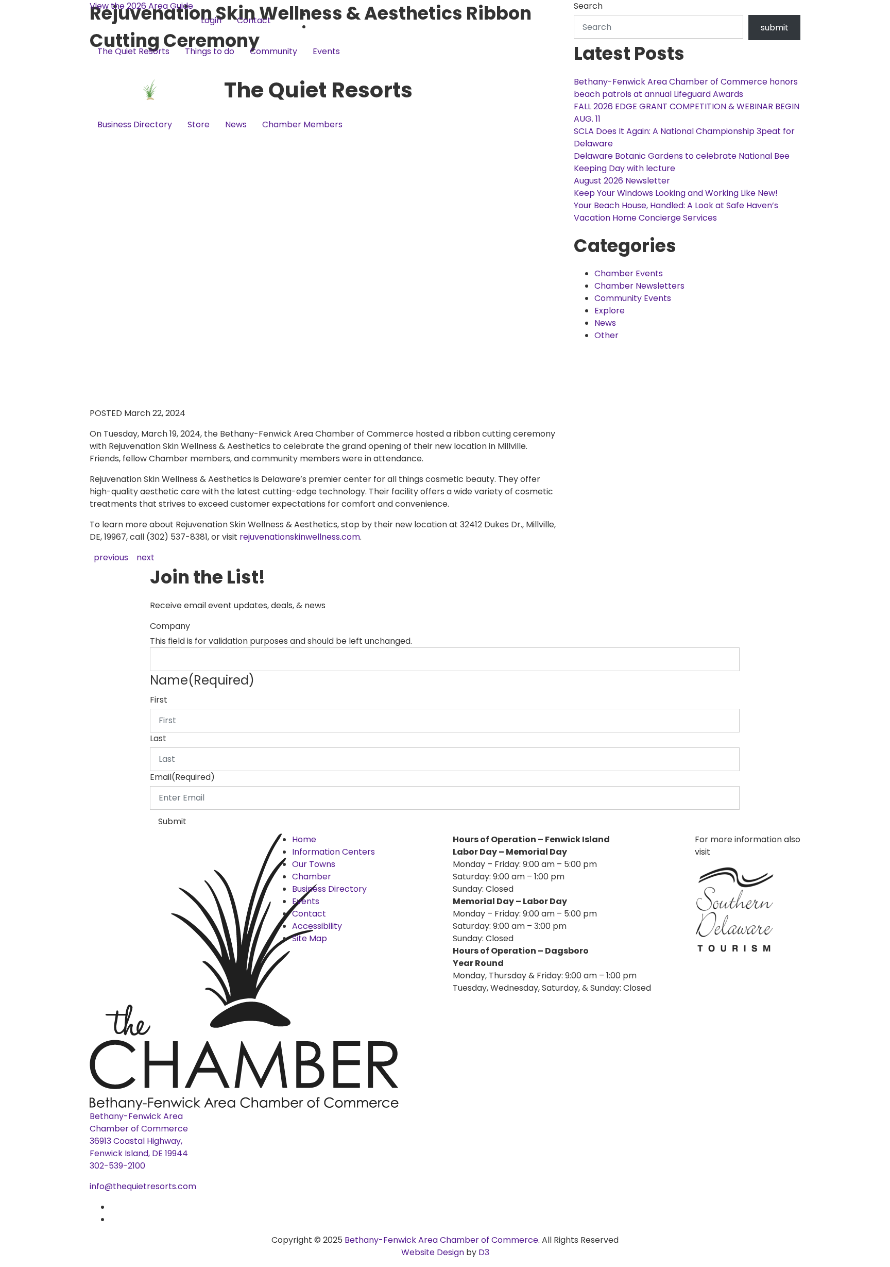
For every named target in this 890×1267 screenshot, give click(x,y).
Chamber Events (628, 273)
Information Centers (333, 852)
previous (111, 557)
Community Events (632, 298)
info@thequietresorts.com (143, 1186)
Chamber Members (302, 124)
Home (304, 839)
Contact (254, 20)
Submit (172, 821)
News (236, 124)
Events (326, 51)
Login (211, 20)
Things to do (209, 51)
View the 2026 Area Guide (141, 6)
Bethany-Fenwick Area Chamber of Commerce (441, 1240)
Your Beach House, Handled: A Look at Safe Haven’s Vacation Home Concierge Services (676, 211)
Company (170, 626)
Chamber (311, 876)
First (158, 700)
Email (182, 777)
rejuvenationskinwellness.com (299, 537)
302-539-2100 (117, 1166)
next (145, 557)
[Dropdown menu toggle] (98, 68)
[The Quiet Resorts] (157, 90)
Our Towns (313, 864)
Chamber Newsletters (639, 286)
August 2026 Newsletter (622, 181)
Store (198, 124)
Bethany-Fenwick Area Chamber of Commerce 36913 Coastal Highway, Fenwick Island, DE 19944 (139, 1134)
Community (273, 51)
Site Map (309, 938)
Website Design (433, 1252)
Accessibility (317, 926)
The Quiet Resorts (133, 51)
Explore (609, 310)
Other (606, 335)
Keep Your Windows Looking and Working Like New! (676, 193)
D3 (482, 1252)
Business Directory (134, 124)
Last (158, 738)
